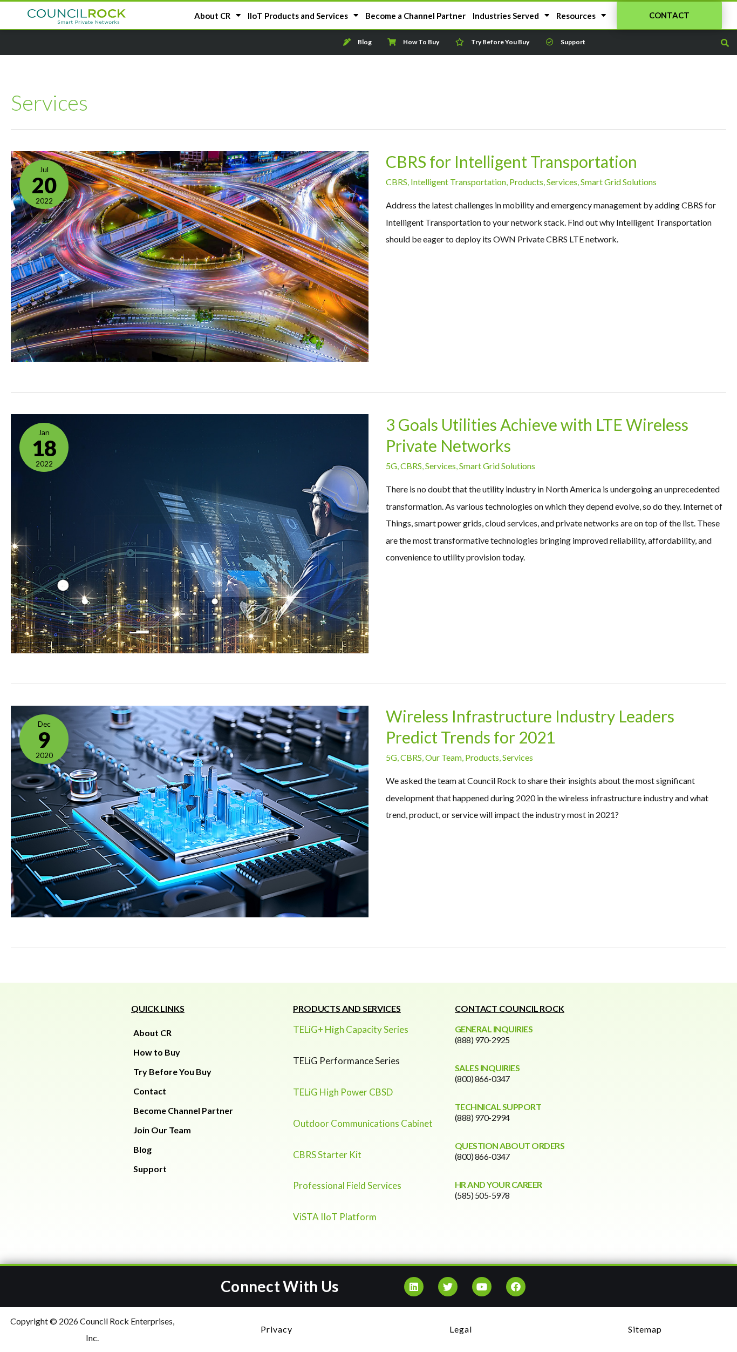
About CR (212, 16)
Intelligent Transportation (458, 182)
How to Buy (156, 1052)
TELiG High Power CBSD (343, 1092)
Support (150, 1169)
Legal (460, 1329)
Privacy (276, 1329)
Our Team (443, 757)
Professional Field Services (347, 1185)
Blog (142, 1149)
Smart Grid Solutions (619, 182)
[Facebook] (516, 1286)
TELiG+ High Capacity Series (350, 1029)
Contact (149, 1091)
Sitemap (645, 1329)
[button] (669, 15)
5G (391, 466)
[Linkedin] (414, 1286)
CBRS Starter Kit (327, 1154)
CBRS (396, 182)
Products (526, 182)
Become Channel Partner (183, 1110)
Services (562, 182)
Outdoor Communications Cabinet (363, 1123)
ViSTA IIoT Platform (335, 1216)
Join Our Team (162, 1130)
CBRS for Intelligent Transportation (511, 161)
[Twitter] (448, 1286)
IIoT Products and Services (298, 16)
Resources (576, 16)
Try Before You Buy (172, 1071)
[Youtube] (482, 1286)
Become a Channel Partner (415, 16)
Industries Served (506, 16)
